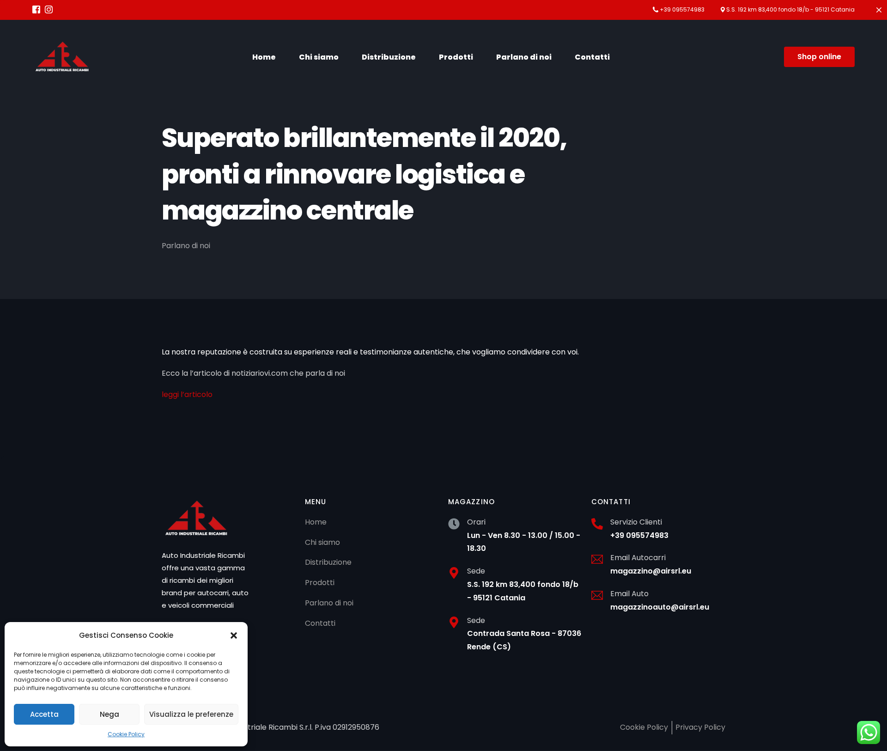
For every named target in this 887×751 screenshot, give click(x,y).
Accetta (44, 714)
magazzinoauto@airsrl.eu (659, 607)
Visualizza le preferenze (191, 714)
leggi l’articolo (187, 394)
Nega (109, 714)
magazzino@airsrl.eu (650, 571)
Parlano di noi (186, 245)
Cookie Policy (126, 734)
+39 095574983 (682, 9)
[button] (233, 635)
